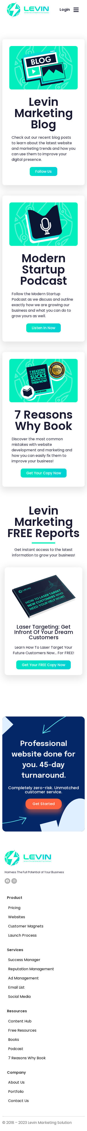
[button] (76, 10)
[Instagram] (14, 881)
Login (65, 9)
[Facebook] (7, 881)
